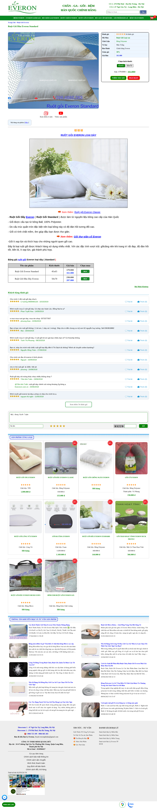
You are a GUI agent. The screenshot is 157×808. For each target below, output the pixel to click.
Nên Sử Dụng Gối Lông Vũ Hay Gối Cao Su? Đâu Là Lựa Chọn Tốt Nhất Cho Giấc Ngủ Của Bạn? (124, 645)
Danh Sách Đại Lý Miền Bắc (108, 732)
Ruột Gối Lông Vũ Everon (25, 536)
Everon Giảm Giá (33, 18)
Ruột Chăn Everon (68, 18)
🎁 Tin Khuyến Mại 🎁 (81, 738)
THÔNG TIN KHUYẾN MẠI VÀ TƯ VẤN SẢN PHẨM (33, 619)
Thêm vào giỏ (118, 78)
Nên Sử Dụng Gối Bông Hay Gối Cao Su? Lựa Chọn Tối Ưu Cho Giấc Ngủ (51, 683)
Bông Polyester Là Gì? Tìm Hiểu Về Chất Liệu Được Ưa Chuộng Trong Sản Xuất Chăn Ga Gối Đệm (123, 684)
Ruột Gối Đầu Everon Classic (61, 477)
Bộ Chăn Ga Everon (50, 18)
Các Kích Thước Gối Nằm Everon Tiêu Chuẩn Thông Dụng (49, 625)
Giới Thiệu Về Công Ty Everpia (83, 732)
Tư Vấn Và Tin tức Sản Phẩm (82, 735)
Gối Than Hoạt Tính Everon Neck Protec (131, 537)
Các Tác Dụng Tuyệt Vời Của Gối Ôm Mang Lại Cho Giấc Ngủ (50, 702)
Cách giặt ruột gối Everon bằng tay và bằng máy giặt (119, 703)
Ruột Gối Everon (86, 18)
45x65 (121, 66)
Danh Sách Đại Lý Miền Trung (109, 738)
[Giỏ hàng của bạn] (152, 20)
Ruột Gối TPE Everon (25, 477)
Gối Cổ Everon (131, 477)
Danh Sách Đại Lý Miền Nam (108, 735)
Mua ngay (133, 78)
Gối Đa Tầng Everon (61, 536)
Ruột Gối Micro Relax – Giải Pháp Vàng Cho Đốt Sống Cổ (121, 625)
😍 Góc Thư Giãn (79, 745)
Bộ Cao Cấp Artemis (103, 18)
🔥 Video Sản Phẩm (79, 741)
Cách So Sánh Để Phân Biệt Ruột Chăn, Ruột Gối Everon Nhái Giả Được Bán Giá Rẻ (124, 665)
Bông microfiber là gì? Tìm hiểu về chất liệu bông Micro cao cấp (51, 644)
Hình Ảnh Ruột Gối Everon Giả (60, 595)
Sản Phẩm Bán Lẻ (121, 18)
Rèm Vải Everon (137, 18)
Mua (85, 271)
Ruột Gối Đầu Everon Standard (96, 536)
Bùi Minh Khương (141, 287)
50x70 (129, 66)
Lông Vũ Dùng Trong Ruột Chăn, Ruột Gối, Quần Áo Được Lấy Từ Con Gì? (52, 664)
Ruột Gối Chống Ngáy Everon (96, 477)
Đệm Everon (18, 18)
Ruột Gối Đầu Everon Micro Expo (25, 595)
